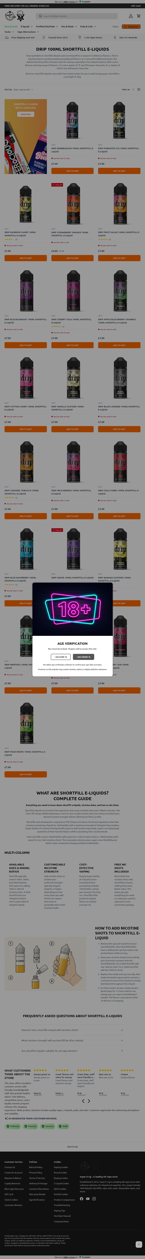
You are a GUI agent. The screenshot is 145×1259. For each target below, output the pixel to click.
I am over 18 (61, 657)
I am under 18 (83, 657)
